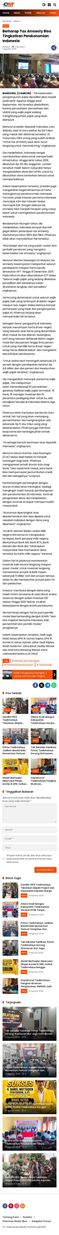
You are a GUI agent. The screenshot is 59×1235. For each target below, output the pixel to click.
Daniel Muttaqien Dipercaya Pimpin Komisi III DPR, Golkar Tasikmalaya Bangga (15, 781)
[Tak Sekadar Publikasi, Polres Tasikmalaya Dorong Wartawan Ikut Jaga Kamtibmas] (44, 736)
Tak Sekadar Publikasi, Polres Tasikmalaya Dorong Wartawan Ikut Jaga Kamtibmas (43, 750)
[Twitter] (41, 685)
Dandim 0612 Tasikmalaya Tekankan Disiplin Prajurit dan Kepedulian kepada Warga (14, 720)
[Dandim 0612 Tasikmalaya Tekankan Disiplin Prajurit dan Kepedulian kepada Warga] (15, 706)
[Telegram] (47, 685)
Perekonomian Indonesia (20, 664)
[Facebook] (35, 685)
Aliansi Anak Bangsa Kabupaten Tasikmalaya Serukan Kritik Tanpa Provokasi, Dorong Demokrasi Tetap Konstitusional (43, 720)
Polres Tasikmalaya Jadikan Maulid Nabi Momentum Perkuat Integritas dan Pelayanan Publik (14, 750)
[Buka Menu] (49, 5)
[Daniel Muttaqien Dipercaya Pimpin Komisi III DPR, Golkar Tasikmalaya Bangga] (15, 766)
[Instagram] (16, 1205)
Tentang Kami (11, 1217)
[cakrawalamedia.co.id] (21, 4)
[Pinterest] (10, 1205)
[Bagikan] (53, 47)
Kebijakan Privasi (41, 1221)
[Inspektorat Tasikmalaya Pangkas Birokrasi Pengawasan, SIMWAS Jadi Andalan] (44, 766)
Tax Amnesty (45, 664)
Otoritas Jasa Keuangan (26, 660)
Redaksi (6, 47)
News (5, 26)
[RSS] (22, 1205)
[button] (44, 5)
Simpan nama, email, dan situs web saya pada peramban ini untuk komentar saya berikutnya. (29, 859)
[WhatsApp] (53, 685)
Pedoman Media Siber (15, 1221)
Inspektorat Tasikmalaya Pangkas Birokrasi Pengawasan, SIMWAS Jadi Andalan (43, 781)
